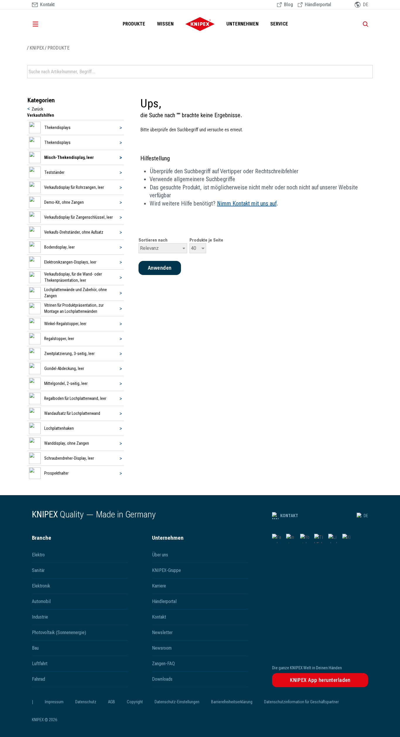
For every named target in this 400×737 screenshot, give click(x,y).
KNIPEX (37, 48)
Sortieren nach (153, 240)
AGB (111, 701)
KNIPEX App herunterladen (320, 680)
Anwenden (368, 72)
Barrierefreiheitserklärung (231, 701)
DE (366, 515)
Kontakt (289, 515)
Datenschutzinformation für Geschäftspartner (301, 701)
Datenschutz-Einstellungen (177, 701)
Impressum (54, 701)
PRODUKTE (134, 24)
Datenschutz (85, 701)
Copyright (135, 701)
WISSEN (165, 24)
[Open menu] (43, 24)
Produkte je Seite (206, 240)
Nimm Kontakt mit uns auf (246, 203)
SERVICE (279, 24)
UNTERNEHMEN (242, 24)
